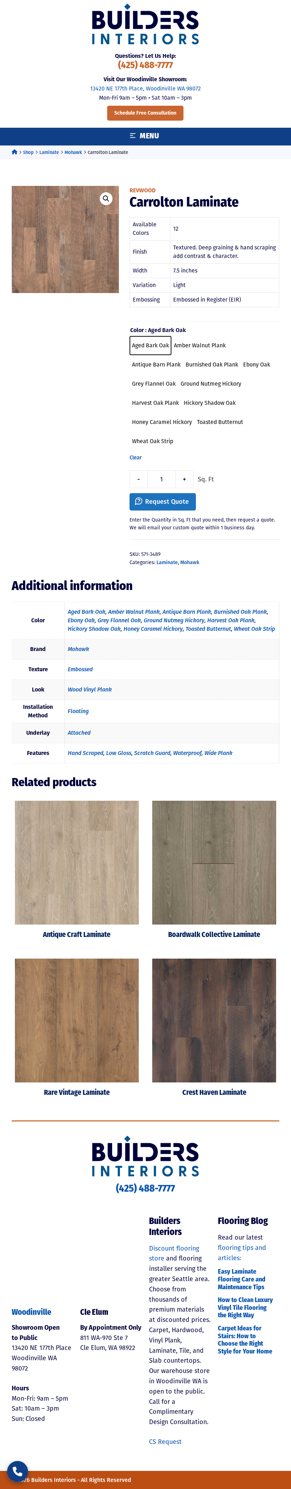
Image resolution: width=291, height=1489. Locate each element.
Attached (79, 732)
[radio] (150, 345)
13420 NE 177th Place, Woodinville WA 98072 (145, 88)
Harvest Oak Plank (230, 620)
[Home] (14, 152)
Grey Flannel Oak (119, 620)
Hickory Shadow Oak (94, 628)
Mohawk (73, 152)
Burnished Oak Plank (240, 611)
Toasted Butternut (208, 628)
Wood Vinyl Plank (90, 689)
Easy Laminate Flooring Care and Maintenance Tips (241, 1280)
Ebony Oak (81, 620)
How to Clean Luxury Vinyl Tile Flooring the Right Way (245, 1308)
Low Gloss (118, 753)
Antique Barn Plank (187, 611)
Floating (78, 711)
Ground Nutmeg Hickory (174, 620)
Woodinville (31, 1313)
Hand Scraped (85, 753)
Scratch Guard (152, 753)
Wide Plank (218, 753)
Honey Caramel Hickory (153, 628)
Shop (28, 152)
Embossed (80, 669)
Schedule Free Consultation (145, 113)
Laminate (49, 152)
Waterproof (187, 753)
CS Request (165, 1442)
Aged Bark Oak (86, 611)
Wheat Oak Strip (254, 628)
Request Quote (167, 502)
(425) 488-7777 (145, 66)
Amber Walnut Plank (134, 611)
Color (137, 330)
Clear (136, 457)
